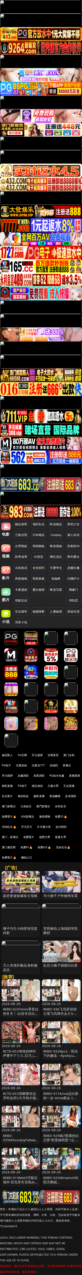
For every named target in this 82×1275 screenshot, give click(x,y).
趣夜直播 (39, 796)
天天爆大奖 (44, 827)
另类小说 (21, 622)
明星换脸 (39, 578)
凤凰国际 (39, 776)
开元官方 (26, 827)
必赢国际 (23, 776)
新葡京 (67, 765)
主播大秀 (53, 786)
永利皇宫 (60, 806)
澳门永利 (68, 755)
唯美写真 (56, 590)
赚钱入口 (26, 857)
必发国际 (70, 796)
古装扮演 (21, 568)
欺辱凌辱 (21, 557)
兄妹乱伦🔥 (63, 847)
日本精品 (39, 535)
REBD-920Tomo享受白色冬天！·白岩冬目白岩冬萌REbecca (20, 1013)
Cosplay (56, 535)
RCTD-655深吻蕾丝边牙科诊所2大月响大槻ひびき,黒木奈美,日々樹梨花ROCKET (19, 1100)
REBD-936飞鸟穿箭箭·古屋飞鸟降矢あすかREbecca (60, 1013)
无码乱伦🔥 (9, 827)
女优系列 (39, 568)
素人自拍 (73, 535)
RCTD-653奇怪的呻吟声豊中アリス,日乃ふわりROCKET (20, 1055)
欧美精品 (56, 524)
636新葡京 (27, 816)
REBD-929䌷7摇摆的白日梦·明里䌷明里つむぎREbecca (61, 1139)
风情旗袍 (21, 578)
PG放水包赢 (56, 776)
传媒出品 (21, 600)
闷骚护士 (73, 578)
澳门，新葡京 (10, 837)
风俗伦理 (73, 611)
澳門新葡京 (43, 806)
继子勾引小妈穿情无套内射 (20, 930)
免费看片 (28, 837)
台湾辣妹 (21, 546)
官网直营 (53, 755)
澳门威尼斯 (9, 847)
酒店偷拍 (37, 786)
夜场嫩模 (55, 796)
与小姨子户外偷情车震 (60, 895)
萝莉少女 (73, 524)
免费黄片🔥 (9, 857)
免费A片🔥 (44, 847)
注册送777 (38, 765)
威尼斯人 (7, 755)
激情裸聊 (44, 816)
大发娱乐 (26, 806)
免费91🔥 (26, 847)
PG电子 (6, 765)
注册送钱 (21, 765)
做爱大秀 (44, 837)
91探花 (38, 557)
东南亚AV (73, 546)
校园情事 (39, 611)
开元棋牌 (37, 755)
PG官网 (22, 755)
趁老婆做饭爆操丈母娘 (20, 895)
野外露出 (73, 557)
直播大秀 (60, 837)
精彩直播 (7, 786)
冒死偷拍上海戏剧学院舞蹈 (60, 930)
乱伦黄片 (7, 796)
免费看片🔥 (9, 816)
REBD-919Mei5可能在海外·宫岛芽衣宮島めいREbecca (20, 1182)
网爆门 (73, 590)
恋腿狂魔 (73, 568)
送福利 (54, 765)
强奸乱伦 (39, 524)
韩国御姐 (39, 546)
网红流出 (56, 557)
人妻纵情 (56, 611)
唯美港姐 (56, 546)
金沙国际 (61, 827)
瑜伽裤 (55, 578)
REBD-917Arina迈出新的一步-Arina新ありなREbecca (60, 1097)
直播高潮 (74, 776)
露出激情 (39, 590)
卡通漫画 (21, 590)
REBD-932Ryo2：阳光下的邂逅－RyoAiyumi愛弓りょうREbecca (60, 1055)
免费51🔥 (61, 816)
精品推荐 (21, 524)
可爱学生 (56, 568)
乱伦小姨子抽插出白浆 (60, 965)
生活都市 (21, 611)
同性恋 (73, 600)
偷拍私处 (23, 796)
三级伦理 (21, 535)
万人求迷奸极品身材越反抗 (20, 967)
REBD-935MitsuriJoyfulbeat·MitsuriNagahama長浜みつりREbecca (21, 1142)
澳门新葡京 (9, 806)
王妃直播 (68, 786)
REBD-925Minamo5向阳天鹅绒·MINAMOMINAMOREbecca (61, 1184)
